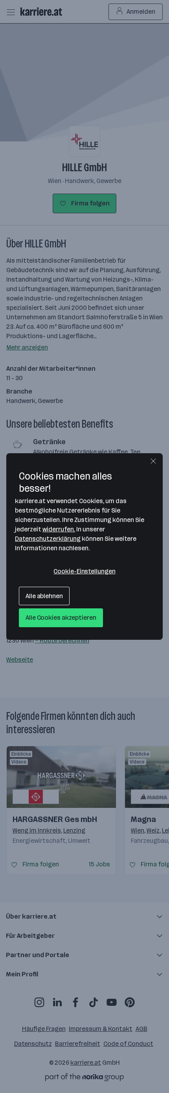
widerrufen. (58, 529)
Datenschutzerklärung (48, 538)
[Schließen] (153, 461)
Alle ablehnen (44, 596)
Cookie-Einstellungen (84, 571)
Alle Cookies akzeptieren (61, 617)
